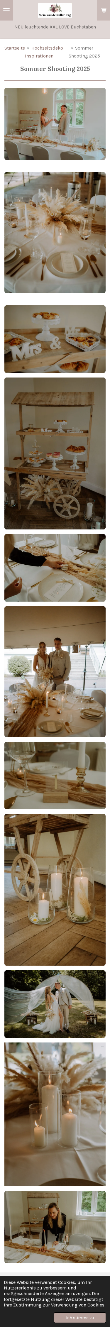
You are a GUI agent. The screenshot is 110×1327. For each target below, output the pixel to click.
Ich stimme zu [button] (80, 1317)
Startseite (14, 48)
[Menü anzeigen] (6, 10)
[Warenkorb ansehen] (103, 10)
